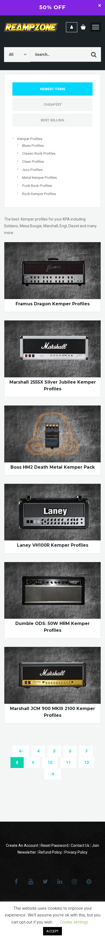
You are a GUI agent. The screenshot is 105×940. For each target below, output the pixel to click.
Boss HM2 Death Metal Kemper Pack (52, 467)
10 (50, 762)
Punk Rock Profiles (37, 186)
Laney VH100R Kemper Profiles (52, 545)
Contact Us (80, 845)
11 (68, 762)
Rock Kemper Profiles (39, 194)
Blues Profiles (33, 146)
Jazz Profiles (32, 170)
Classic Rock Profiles (38, 153)
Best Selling (52, 120)
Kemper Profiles (29, 139)
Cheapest (53, 104)
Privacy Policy (76, 852)
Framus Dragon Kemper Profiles (53, 303)
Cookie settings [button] (74, 922)
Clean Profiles (33, 162)
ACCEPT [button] (52, 931)
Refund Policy (50, 852)
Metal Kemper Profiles (39, 178)
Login (71, 27)
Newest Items (52, 89)
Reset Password (54, 845)
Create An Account (22, 845)
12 (86, 762)
